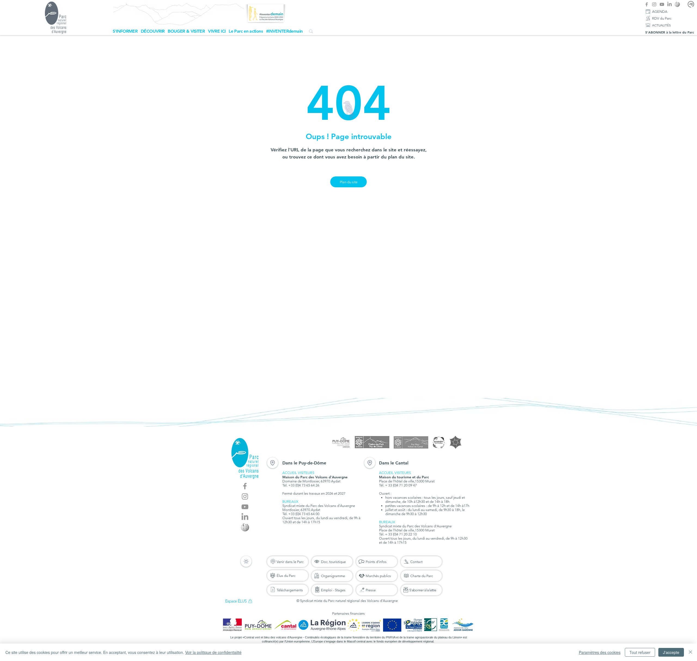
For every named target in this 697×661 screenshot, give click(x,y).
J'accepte (671, 652)
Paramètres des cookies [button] (599, 652)
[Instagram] (654, 4)
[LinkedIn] (669, 4)
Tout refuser (639, 652)
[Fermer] (690, 652)
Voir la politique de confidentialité (213, 652)
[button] (125, 31)
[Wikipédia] (677, 4)
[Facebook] (646, 4)
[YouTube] (662, 4)
